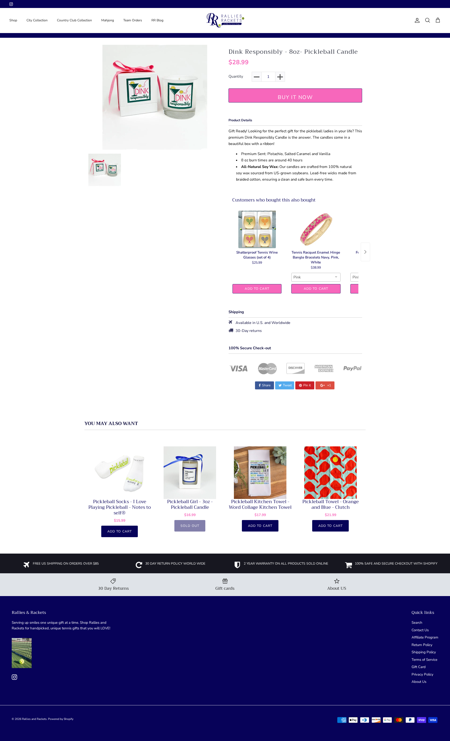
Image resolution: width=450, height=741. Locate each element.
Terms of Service (424, 659)
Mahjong (107, 20)
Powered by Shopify (60, 719)
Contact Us (420, 630)
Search (417, 622)
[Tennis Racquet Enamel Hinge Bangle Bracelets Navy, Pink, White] (315, 229)
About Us (419, 681)
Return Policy (422, 644)
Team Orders (132, 20)
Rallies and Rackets (34, 719)
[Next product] (365, 252)
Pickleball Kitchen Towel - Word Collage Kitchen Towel (260, 504)
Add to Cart (257, 288)
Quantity (236, 76)
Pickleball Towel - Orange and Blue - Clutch (330, 504)
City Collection (37, 20)
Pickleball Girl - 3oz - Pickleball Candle (190, 504)
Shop (13, 20)
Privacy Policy (422, 674)
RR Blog (157, 20)
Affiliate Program (425, 637)
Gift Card (419, 667)
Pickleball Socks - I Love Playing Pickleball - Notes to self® (119, 507)
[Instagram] (11, 4)
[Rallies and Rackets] (225, 20)
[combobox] (315, 277)
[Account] (416, 20)
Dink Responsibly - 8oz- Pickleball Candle (293, 52)
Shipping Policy (424, 652)
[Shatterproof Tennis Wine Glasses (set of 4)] (256, 229)
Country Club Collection (74, 20)
